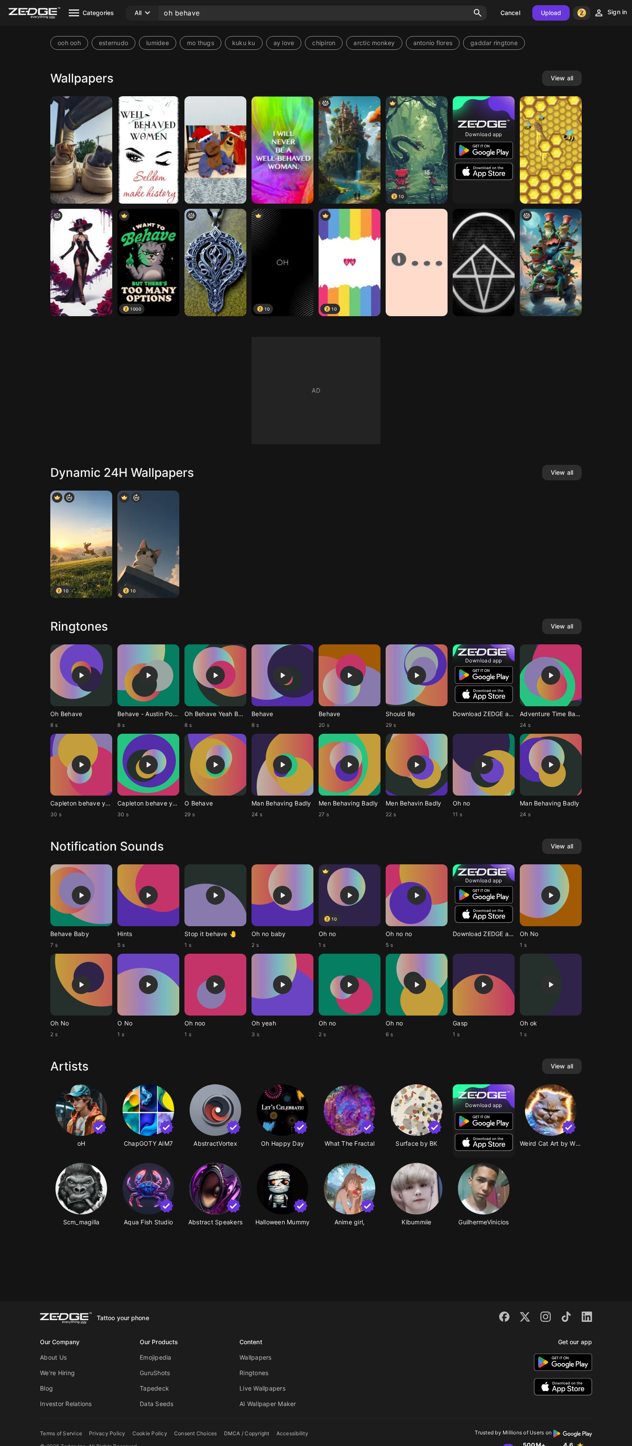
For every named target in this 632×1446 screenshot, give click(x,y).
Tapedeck (154, 1388)
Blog (46, 1388)
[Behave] (551, 150)
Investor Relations (66, 1403)
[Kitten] (81, 150)
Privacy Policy (107, 1433)
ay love (284, 42)
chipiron (323, 42)
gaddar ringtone (494, 42)
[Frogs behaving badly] (551, 262)
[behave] (215, 262)
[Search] (478, 13)
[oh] (417, 262)
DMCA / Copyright (247, 1433)
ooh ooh (69, 42)
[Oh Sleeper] (484, 262)
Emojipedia (156, 1357)
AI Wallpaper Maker (267, 1403)
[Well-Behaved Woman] (282, 150)
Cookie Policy (149, 1433)
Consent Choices (195, 1433)
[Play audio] (81, 675)
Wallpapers (255, 1357)
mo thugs (200, 42)
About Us (53, 1357)
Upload (551, 12)
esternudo (113, 42)
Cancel (510, 12)
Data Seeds (157, 1403)
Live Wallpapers (262, 1388)
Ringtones (253, 1372)
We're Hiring (57, 1372)
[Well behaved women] (148, 150)
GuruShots (155, 1372)
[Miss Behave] (349, 150)
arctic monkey (374, 42)
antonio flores (433, 42)
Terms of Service (61, 1433)
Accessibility (292, 1433)
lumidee (157, 42)
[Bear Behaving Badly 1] (215, 150)
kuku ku (243, 42)
